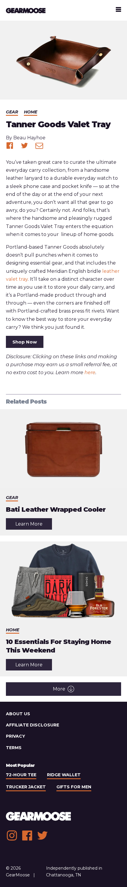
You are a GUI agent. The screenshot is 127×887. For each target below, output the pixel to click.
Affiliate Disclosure (32, 725)
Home (30, 112)
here (89, 372)
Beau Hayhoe (29, 138)
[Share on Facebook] (10, 145)
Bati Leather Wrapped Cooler (55, 509)
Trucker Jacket (26, 786)
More (59, 689)
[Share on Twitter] (24, 145)
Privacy (15, 736)
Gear (12, 112)
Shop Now (24, 342)
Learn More (33, 525)
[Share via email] (39, 145)
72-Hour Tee (21, 774)
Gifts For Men (73, 786)
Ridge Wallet (64, 774)
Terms (14, 747)
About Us (18, 713)
